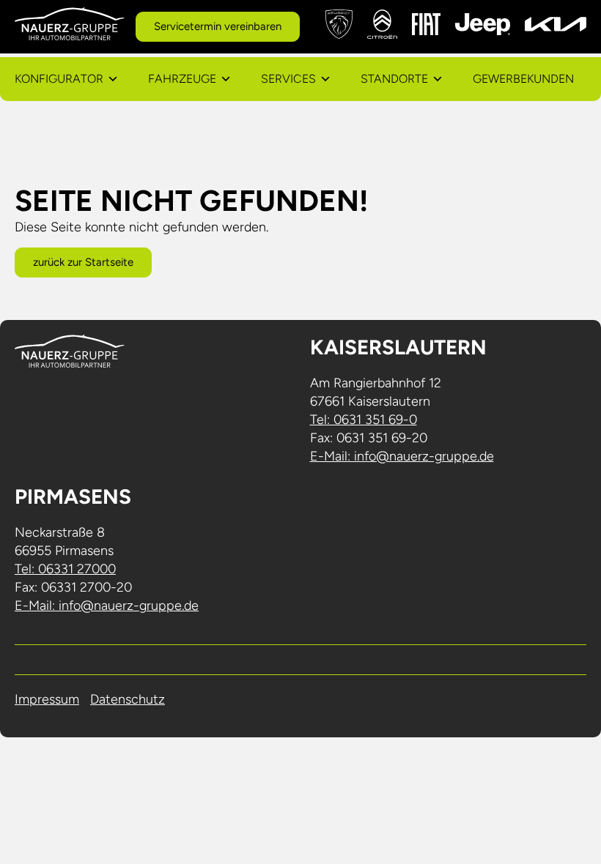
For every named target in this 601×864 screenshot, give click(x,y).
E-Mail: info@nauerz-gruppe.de (402, 456)
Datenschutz (127, 699)
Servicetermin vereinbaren (217, 26)
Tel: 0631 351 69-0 (363, 419)
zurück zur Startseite (83, 262)
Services (288, 79)
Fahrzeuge (182, 79)
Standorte (394, 79)
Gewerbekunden (523, 79)
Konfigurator (59, 79)
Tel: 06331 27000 (65, 569)
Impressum (47, 699)
